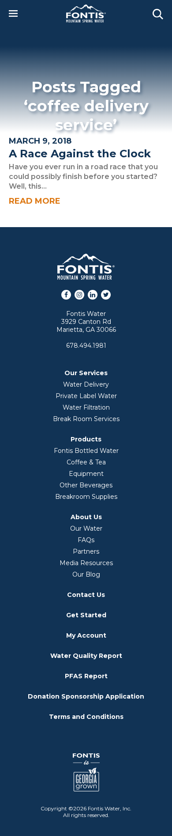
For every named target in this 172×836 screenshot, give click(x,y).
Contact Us (86, 595)
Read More (34, 201)
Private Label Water (86, 396)
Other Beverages (86, 485)
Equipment (86, 474)
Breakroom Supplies (86, 497)
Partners (86, 551)
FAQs (86, 540)
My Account (86, 635)
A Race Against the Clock (80, 153)
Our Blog (86, 574)
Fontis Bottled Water (86, 451)
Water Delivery (86, 384)
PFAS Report (86, 676)
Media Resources (86, 563)
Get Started (86, 615)
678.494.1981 (86, 346)
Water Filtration (86, 407)
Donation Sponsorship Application (86, 696)
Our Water (86, 528)
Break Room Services (86, 419)
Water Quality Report (86, 656)
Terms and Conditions (86, 717)
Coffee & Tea (86, 462)
